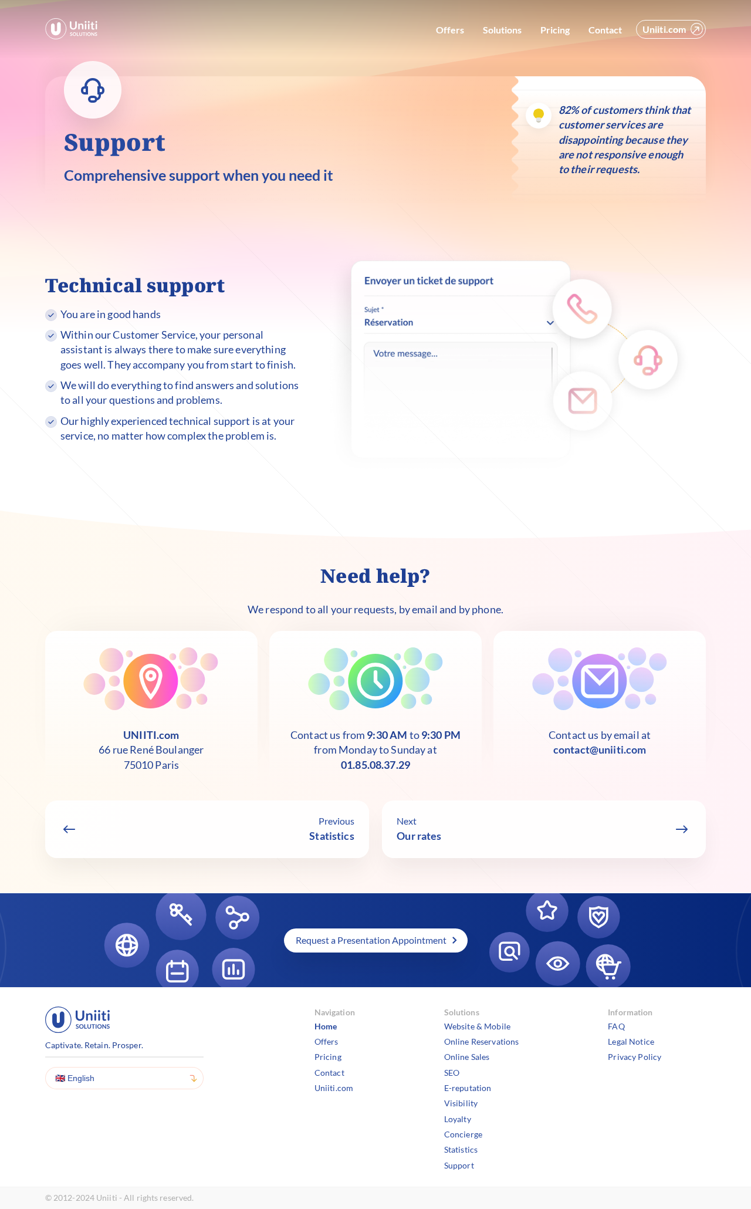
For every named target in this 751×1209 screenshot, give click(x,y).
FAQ (616, 1026)
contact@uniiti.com (600, 749)
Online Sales (467, 1057)
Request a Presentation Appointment (371, 939)
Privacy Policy (634, 1057)
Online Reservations (481, 1041)
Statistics (461, 1149)
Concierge (463, 1134)
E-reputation (468, 1088)
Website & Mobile (477, 1026)
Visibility (461, 1103)
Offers (450, 29)
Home (325, 1026)
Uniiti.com (664, 29)
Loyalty (457, 1119)
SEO (451, 1073)
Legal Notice (631, 1041)
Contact (605, 29)
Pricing (555, 29)
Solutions (502, 29)
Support (459, 1165)
